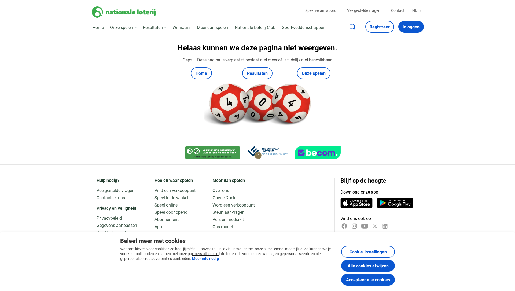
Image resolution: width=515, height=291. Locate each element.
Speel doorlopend (170, 212)
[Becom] (318, 152)
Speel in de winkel (171, 197)
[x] (374, 226)
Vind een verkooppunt (175, 190)
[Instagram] (354, 226)
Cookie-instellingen (368, 252)
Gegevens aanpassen (117, 225)
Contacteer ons (111, 197)
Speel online (166, 205)
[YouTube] (364, 226)
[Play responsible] (212, 152)
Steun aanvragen (228, 212)
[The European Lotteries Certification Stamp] (268, 152)
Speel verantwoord (320, 10)
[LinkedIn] (385, 226)
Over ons (220, 190)
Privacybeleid (109, 218)
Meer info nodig (205, 258)
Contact (397, 10)
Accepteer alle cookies (368, 279)
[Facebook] (344, 226)
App (158, 226)
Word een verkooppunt (233, 205)
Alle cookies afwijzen (368, 265)
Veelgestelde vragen (363, 10)
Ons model (222, 226)
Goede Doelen (225, 197)
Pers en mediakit (228, 219)
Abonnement (166, 219)
